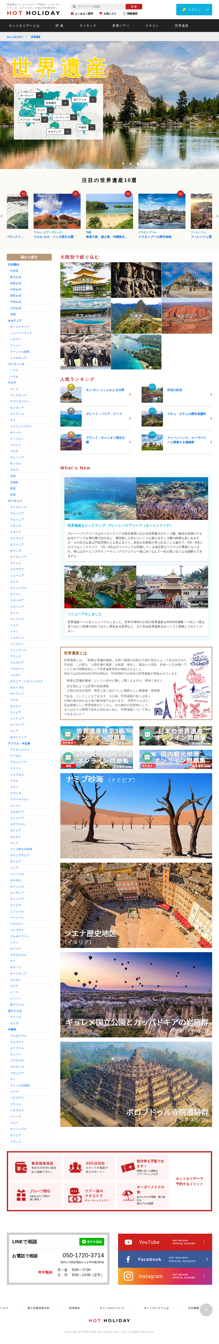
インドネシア (18, 395)
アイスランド (18, 507)
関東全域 (15, 283)
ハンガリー (17, 644)
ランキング (88, 25)
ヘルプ (4, 1308)
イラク (14, 780)
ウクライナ (17, 538)
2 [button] (130, 164)
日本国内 (13, 264)
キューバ (15, 1054)
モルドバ (15, 706)
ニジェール (17, 911)
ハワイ (14, 370)
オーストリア (18, 556)
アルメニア (17, 519)
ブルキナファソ (20, 936)
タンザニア (17, 892)
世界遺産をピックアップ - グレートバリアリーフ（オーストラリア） (120, 525)
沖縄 (36, 232)
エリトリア (17, 818)
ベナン (14, 942)
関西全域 (15, 295)
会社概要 (193, 1308)
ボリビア (15, 1135)
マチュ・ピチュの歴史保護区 (186, 413)
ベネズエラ (17, 1110)
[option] (57, 216)
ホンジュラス (18, 1129)
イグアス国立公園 (203, 236)
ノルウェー (17, 637)
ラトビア (15, 712)
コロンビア (17, 1073)
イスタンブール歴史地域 (102, 236)
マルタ (14, 699)
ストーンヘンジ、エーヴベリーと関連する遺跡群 (186, 440)
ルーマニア (17, 724)
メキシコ (15, 1141)
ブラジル (15, 1104)
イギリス (15, 525)
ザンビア (15, 861)
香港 (13, 494)
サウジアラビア (20, 855)
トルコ (14, 625)
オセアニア (15, 320)
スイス (14, 581)
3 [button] (138, 164)
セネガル (15, 880)
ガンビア (15, 830)
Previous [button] (1, 216)
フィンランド (18, 650)
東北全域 (15, 277)
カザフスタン (18, 824)
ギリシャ (15, 563)
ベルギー (15, 675)
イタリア (15, 532)
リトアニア (17, 718)
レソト (14, 992)
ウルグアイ (17, 1042)
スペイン (15, 594)
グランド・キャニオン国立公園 (105, 440)
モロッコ (15, 967)
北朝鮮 (14, 482)
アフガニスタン (20, 749)
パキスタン (17, 923)
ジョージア (17, 575)
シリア (14, 867)
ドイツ (14, 631)
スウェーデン (18, 588)
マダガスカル (18, 954)
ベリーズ (15, 1116)
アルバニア (17, 513)
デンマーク (17, 619)
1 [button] (123, 164)
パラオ (14, 376)
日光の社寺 (174, 390)
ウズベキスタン (20, 401)
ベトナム (15, 445)
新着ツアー (121, 25)
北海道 (14, 270)
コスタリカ (17, 1066)
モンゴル (15, 463)
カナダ (14, 1023)
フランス (15, 656)
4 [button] (145, 164)
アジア (12, 382)
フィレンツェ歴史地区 (153, 236)
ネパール (15, 432)
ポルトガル (17, 687)
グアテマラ (17, 1060)
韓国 (13, 488)
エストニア (17, 544)
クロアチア (17, 569)
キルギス (15, 836)
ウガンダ (15, 793)
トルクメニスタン (21, 426)
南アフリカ (17, 1004)
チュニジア (17, 898)
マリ (13, 961)
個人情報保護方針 (39, 1308)
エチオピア (17, 811)
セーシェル (17, 886)
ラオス (14, 469)
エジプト (15, 805)
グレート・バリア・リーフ (104, 413)
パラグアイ (17, 1097)
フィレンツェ (146, 232)
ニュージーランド (21, 333)
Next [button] (217, 216)
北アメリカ (15, 1010)
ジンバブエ (17, 874)
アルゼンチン (18, 1035)
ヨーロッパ (15, 500)
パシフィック (16, 364)
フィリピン (17, 438)
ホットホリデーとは (24, 25)
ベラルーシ (17, 668)
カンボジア (17, 407)
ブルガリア (17, 662)
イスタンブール (95, 232)
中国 (13, 476)
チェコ (14, 612)
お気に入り (110, 13)
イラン (14, 787)
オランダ (15, 550)
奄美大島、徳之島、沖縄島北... (54, 236)
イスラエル (17, 774)
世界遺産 (182, 25)
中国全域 (15, 301)
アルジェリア (18, 762)
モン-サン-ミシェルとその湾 (105, 390)
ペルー (14, 1122)
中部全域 (15, 289)
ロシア (14, 731)
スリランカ (17, 413)
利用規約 (74, 1308)
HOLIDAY (34, 13)
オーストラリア (20, 326)
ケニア (14, 843)
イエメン (15, 768)
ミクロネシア (18, 357)
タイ (13, 420)
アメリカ (15, 1017)
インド (14, 389)
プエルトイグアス (201, 232)
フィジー (15, 345)
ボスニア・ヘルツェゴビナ (26, 681)
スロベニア (17, 606)
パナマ (14, 1091)
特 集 (60, 25)
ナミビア (15, 905)
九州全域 (15, 308)
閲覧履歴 (132, 13)
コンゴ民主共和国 (21, 849)
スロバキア (17, 600)
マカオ (14, 451)
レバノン (15, 998)
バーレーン (17, 917)
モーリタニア (18, 973)
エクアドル (17, 1048)
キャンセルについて (112, 1308)
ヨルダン (15, 979)
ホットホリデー (15, 36)
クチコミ (152, 25)
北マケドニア (18, 737)
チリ (13, 1079)
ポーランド (17, 693)
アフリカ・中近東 (19, 743)
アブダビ (15, 755)
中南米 (12, 1029)
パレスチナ (17, 930)
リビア (14, 986)
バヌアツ (15, 339)
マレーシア (17, 457)
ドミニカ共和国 (20, 1085)
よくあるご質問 (84, 13)
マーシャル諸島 (20, 351)
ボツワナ (15, 948)
